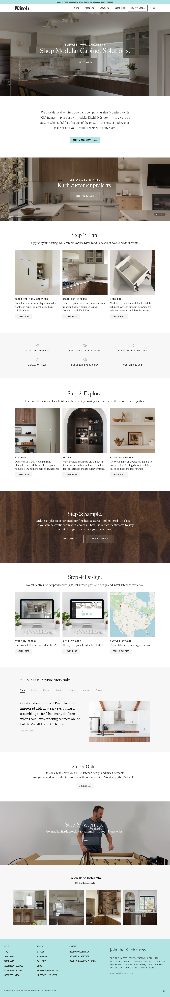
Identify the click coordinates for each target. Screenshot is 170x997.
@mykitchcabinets (87, 883)
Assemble (85, 841)
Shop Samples (70, 539)
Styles (40, 951)
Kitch (8, 991)
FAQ (6, 951)
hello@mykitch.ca (79, 951)
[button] (76, 8)
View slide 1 (156, 214)
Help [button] (6, 946)
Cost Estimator (100, 539)
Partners (9, 956)
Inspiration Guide (47, 970)
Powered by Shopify (52, 991)
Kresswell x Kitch (47, 975)
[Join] (163, 973)
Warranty (9, 961)
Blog (39, 966)
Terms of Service (23, 991)
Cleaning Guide (13, 970)
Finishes (42, 956)
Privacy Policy (37, 991)
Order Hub (129, 777)
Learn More (23, 316)
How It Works (85, 62)
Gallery (41, 961)
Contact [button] (73, 946)
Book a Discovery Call (85, 140)
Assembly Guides (13, 966)
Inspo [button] (40, 946)
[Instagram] (164, 991)
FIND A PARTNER (121, 651)
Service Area (11, 975)
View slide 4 (161, 214)
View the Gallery (85, 196)
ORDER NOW (85, 786)
